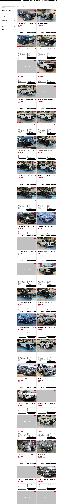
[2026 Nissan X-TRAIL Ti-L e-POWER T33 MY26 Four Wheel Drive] (46, 345)
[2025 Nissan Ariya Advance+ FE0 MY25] (26, 15)
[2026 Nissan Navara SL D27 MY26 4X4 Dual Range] (46, 15)
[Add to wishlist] (35, 23)
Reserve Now (31, 32)
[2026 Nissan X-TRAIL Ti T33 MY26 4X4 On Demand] (46, 370)
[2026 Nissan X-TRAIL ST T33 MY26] (26, 117)
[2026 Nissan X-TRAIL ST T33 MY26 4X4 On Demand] (46, 421)
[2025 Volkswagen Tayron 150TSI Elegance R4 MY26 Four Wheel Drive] (46, 446)
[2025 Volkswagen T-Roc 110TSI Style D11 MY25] (26, 320)
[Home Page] (2, 3)
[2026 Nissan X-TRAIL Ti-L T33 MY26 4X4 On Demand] (46, 320)
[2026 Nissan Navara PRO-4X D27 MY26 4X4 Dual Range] (46, 142)
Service (42, 3)
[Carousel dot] (22, 46)
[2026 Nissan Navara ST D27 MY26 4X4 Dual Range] (46, 66)
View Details (22, 32)
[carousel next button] (35, 15)
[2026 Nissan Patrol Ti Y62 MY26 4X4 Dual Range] (26, 142)
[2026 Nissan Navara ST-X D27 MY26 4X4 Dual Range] (26, 66)
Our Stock (37, 3)
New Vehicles (31, 3)
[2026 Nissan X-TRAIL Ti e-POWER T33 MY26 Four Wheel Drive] (46, 218)
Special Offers (48, 3)
